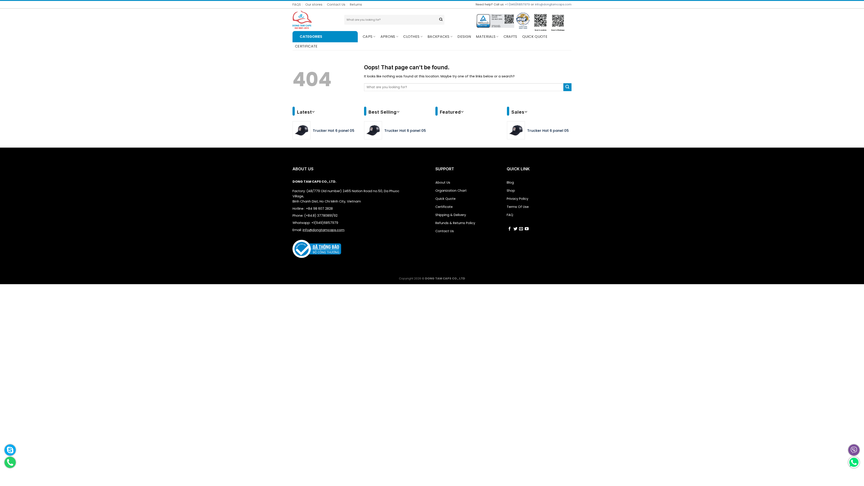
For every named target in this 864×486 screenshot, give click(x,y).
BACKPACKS (439, 36)
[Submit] (440, 19)
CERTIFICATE (306, 46)
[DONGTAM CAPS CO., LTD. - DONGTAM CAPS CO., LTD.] (315, 20)
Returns (356, 4)
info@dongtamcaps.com (553, 4)
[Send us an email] (521, 229)
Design (464, 36)
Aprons (387, 36)
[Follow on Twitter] (515, 229)
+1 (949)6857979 (517, 4)
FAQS (296, 4)
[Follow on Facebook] (510, 229)
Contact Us (336, 4)
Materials (485, 36)
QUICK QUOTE (535, 36)
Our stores (313, 4)
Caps (367, 36)
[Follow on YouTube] (527, 229)
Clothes (411, 36)
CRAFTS (510, 36)
